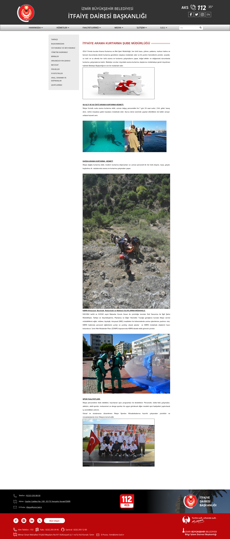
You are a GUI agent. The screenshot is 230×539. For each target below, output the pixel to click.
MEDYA (118, 27)
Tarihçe (54, 39)
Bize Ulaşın (54, 521)
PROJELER (55, 69)
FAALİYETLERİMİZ (91, 27)
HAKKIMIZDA (35, 27)
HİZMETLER (62, 27)
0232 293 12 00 (80, 529)
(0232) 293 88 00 (33, 495)
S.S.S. (163, 27)
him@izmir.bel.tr (116, 534)
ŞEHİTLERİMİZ (56, 85)
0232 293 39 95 (52, 529)
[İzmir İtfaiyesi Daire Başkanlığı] (25, 13)
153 (31, 529)
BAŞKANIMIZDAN (57, 44)
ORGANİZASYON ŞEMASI (60, 61)
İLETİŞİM (141, 27)
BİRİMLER (55, 56)
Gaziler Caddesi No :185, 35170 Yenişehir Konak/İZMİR (47, 501)
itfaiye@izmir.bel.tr (34, 507)
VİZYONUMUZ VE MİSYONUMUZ (63, 48)
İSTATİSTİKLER (57, 73)
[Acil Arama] (194, 7)
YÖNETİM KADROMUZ (59, 52)
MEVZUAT (55, 65)
